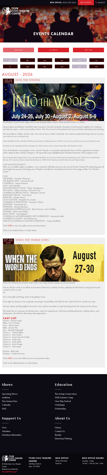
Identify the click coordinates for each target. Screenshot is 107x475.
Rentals (58, 434)
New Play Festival (63, 401)
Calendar (6, 404)
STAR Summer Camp (64, 397)
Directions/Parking (63, 438)
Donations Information (11, 434)
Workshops (60, 404)
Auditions (6, 397)
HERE (9, 225)
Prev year (18, 50)
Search (101, 2)
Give (4, 427)
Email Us (58, 463)
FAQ (4, 408)
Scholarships (60, 408)
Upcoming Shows (9, 393)
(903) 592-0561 (69, 2)
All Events (53, 50)
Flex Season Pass (9, 401)
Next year (88, 50)
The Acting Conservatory (66, 393)
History (58, 427)
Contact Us (60, 431)
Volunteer (6, 431)
